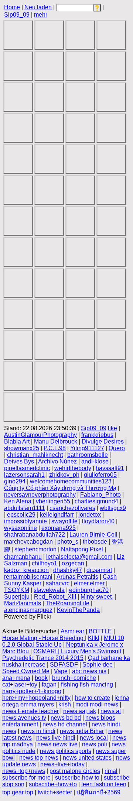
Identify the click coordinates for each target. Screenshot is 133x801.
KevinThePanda (78, 610)
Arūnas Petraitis (77, 577)
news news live (57, 744)
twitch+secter (55, 792)
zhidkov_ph (64, 475)
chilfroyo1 (44, 563)
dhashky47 (67, 570)
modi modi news (96, 704)
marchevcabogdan (28, 541)
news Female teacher (30, 711)
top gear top (17, 792)
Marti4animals (22, 603)
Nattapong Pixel (82, 549)
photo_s (67, 541)
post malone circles (75, 771)
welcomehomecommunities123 (71, 481)
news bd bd (66, 718)
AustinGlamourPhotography (40, 435)
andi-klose (95, 461)
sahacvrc (57, 583)
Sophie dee (97, 664)
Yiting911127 (87, 448)
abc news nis (89, 671)
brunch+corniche (74, 678)
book (41, 678)
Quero (117, 448)
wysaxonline (20, 528)
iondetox (89, 514)
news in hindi (38, 731)
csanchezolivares (72, 508)
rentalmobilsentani (28, 577)
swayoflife (64, 521)
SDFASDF (64, 664)
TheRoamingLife (67, 603)
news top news (38, 757)
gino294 (14, 481)
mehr (40, 14)
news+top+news (23, 771)
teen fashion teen (103, 784)
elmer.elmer (89, 583)
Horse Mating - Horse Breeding (43, 638)
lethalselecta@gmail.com (79, 557)
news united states (87, 757)
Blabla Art (17, 441)
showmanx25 (21, 448)
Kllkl (93, 638)
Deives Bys (19, 461)
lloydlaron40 (98, 521)
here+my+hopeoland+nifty (36, 698)
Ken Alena (17, 501)
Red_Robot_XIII (55, 596)
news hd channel (64, 724)
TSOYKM (16, 590)
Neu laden (38, 7)
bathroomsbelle (87, 455)
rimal (111, 771)
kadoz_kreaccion (26, 570)
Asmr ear (72, 631)
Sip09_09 (17, 14)
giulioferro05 (100, 475)
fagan (49, 684)
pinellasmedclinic (27, 468)
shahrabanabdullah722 (34, 534)
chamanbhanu (23, 557)
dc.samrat (99, 570)
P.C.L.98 (55, 448)
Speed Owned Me (26, 671)
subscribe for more (26, 777)
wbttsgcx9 (113, 508)
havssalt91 (110, 468)
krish (64, 704)
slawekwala (49, 590)
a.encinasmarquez (28, 610)
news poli (94, 744)
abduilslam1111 (24, 508)
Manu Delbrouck (55, 441)
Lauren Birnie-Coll (93, 534)
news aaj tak (79, 711)
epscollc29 (21, 514)
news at (110, 711)
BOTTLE (100, 631)
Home (12, 7)
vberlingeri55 (53, 501)
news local (94, 738)
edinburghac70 (89, 590)
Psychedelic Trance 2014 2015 (42, 658)
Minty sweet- (97, 596)
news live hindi (55, 738)
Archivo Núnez (57, 461)
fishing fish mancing (87, 684)
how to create (92, 698)
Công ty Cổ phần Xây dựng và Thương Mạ (60, 488)
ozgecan (73, 563)
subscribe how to (77, 777)
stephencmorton (35, 549)
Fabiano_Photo (100, 495)
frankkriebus (97, 435)
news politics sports (65, 751)
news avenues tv (24, 718)
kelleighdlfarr (57, 514)
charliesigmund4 (96, 501)
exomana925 (58, 528)
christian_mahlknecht (35, 455)
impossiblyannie (25, 521)
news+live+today (62, 764)
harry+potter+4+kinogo (31, 691)
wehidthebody (72, 468)
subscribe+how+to (53, 784)
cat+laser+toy (19, 684)
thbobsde (95, 541)
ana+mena (16, 678)
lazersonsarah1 (24, 475)
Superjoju (17, 596)
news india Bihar (82, 731)
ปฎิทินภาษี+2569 (98, 792)
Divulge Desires (103, 441)
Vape (61, 671)
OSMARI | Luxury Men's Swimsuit (77, 651)
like (112, 428)
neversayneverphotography (40, 495)
